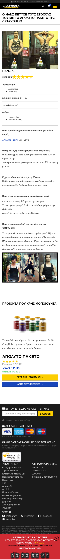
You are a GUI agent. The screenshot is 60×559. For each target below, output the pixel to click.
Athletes (6, 489)
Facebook (47, 516)
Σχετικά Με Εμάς (10, 470)
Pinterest (29, 516)
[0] (48, 5)
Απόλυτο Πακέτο (10, 139)
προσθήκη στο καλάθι (29, 377)
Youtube (10, 519)
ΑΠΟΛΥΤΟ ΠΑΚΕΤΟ (21, 356)
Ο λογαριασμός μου (11, 467)
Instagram (11, 516)
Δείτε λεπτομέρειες (29, 384)
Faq (4, 483)
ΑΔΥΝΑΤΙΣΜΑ (39, 470)
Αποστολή (7, 486)
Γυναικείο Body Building (44, 476)
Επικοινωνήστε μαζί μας (13, 473)
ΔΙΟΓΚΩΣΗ (37, 467)
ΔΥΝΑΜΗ (36, 473)
